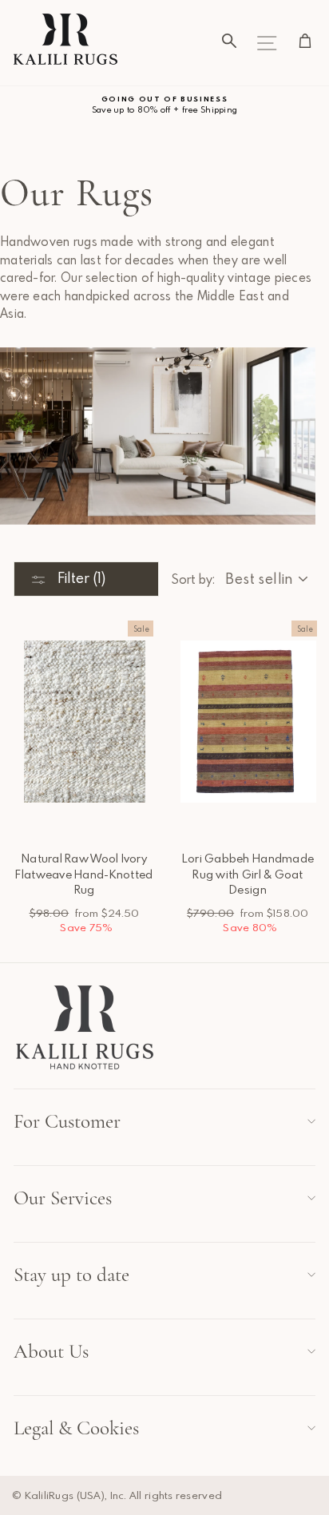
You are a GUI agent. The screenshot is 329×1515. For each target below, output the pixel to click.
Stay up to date (71, 1275)
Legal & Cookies (76, 1428)
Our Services (63, 1198)
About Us (51, 1351)
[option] (164, 105)
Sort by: (193, 579)
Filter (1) (79, 578)
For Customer (67, 1121)
